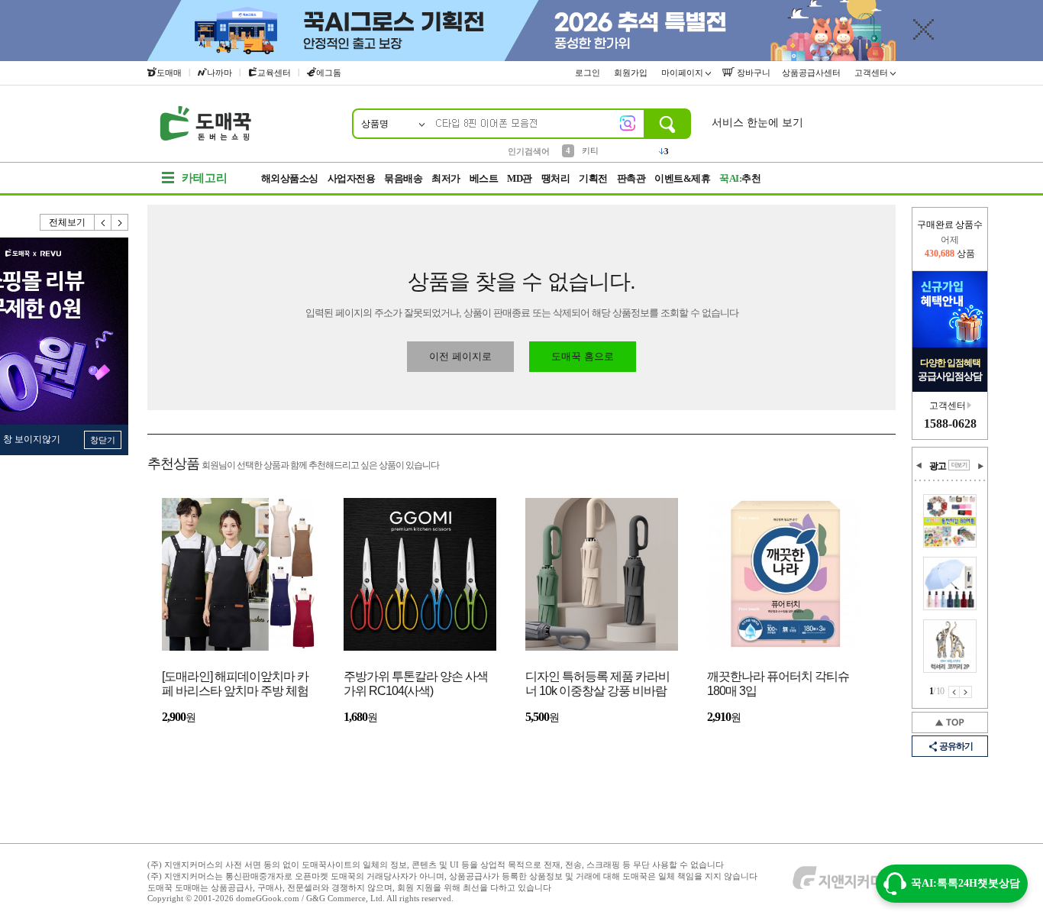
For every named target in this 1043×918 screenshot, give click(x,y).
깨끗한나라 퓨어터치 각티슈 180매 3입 (778, 683)
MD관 (519, 178)
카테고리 (205, 178)
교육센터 (274, 72)
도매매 (169, 72)
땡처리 (555, 178)
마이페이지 (683, 72)
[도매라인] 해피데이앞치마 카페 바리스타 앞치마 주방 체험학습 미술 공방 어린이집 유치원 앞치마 (235, 685)
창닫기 (102, 439)
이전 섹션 (919, 466)
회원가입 (632, 72)
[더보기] (959, 465)
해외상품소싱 (289, 178)
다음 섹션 (980, 466)
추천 (739, 178)
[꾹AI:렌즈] (627, 123)
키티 (590, 150)
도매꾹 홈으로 (582, 356)
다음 (119, 222)
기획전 (593, 178)
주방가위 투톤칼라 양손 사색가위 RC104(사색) (416, 683)
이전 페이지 (954, 692)
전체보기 (67, 222)
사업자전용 (352, 178)
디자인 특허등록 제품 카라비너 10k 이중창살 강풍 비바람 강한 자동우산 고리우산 (597, 685)
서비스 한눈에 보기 (757, 122)
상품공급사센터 (812, 72)
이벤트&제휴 (682, 178)
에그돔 (328, 72)
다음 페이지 (966, 692)
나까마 (219, 72)
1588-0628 (950, 423)
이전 (103, 222)
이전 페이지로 (460, 356)
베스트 (484, 178)
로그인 (588, 72)
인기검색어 (529, 151)
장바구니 (752, 72)
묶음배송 (403, 178)
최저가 (445, 178)
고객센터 (872, 72)
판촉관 (631, 178)
